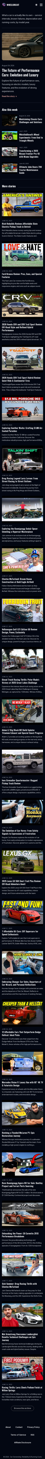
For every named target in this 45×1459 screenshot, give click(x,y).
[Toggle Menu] (41, 5)
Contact (18, 1427)
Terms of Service (18, 1435)
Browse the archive (22, 1408)
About (8, 1427)
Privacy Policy (33, 1427)
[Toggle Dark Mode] (36, 4)
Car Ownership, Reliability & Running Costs (26, 1457)
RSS (32, 1435)
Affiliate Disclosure (22, 1442)
